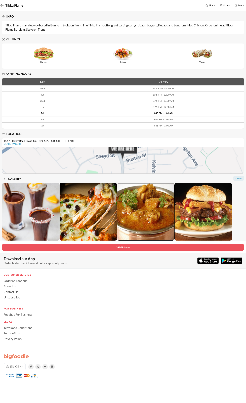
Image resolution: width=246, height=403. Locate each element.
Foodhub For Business (18, 314)
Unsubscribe (12, 297)
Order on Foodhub (15, 281)
